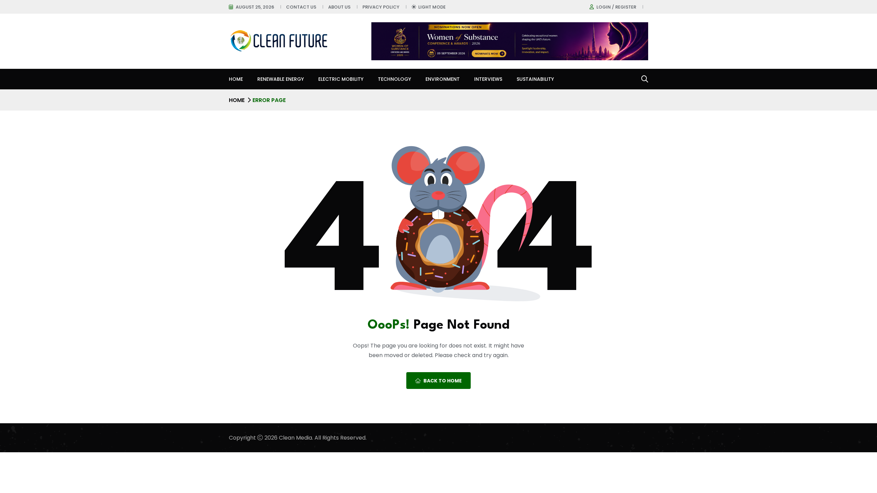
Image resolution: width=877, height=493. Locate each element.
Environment (442, 79)
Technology (394, 79)
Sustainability (535, 79)
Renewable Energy (280, 79)
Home (236, 79)
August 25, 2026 (255, 7)
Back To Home (442, 380)
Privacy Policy (380, 7)
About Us (339, 7)
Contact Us (301, 7)
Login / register (616, 7)
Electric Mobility (340, 79)
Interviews (488, 79)
